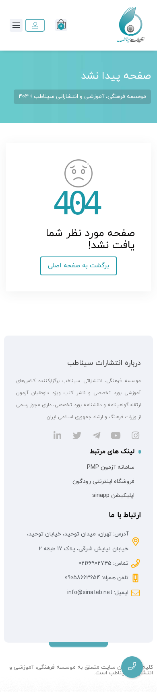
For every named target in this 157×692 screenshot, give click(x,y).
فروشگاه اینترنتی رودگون (103, 481)
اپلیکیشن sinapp (113, 495)
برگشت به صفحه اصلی (78, 265)
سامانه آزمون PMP (110, 467)
